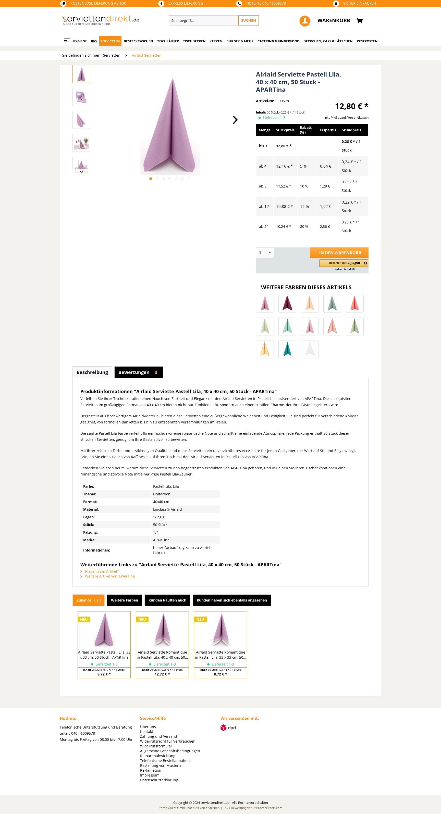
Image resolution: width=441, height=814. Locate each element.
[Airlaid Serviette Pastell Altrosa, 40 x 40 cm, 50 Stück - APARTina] (310, 326)
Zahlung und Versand (158, 736)
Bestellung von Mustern (160, 765)
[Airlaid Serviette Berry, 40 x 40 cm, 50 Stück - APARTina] (287, 303)
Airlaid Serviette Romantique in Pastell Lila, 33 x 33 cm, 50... (220, 655)
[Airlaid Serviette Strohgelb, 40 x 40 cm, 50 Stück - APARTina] (265, 349)
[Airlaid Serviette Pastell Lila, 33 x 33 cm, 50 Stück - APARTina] (104, 629)
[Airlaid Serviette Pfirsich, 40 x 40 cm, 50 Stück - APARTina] (332, 326)
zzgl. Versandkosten (354, 117)
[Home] (66, 38)
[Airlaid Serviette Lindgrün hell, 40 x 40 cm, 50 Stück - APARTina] (265, 326)
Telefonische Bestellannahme (165, 760)
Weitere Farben (124, 600)
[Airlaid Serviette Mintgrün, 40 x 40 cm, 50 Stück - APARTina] (287, 326)
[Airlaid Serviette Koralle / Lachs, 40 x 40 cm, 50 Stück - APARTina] (355, 303)
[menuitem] (237, 20)
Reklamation (150, 770)
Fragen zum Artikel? (101, 571)
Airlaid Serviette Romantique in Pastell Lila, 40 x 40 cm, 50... (162, 655)
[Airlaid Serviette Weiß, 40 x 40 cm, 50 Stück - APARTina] (310, 349)
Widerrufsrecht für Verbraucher (167, 741)
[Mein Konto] (305, 21)
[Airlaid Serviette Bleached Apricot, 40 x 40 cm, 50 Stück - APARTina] (310, 303)
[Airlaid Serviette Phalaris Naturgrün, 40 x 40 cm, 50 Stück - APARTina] (355, 326)
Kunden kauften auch (167, 600)
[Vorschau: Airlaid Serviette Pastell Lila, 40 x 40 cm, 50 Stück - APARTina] (81, 74)
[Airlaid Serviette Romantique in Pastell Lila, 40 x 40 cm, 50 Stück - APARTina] (162, 629)
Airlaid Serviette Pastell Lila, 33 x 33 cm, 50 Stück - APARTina (104, 655)
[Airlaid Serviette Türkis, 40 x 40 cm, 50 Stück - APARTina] (287, 349)
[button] (344, 265)
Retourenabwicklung (157, 755)
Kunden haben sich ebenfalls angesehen (232, 600)
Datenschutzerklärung (159, 780)
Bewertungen (137, 372)
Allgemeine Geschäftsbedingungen (170, 750)
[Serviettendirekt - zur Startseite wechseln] (100, 21)
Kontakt (146, 731)
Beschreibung (92, 372)
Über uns (148, 726)
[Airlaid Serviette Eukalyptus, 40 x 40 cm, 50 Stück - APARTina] (332, 303)
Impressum (150, 775)
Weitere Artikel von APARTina (109, 576)
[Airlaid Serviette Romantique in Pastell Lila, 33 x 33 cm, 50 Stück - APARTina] (220, 629)
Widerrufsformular (156, 746)
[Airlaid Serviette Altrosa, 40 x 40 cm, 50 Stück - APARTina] (265, 303)
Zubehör (88, 600)
